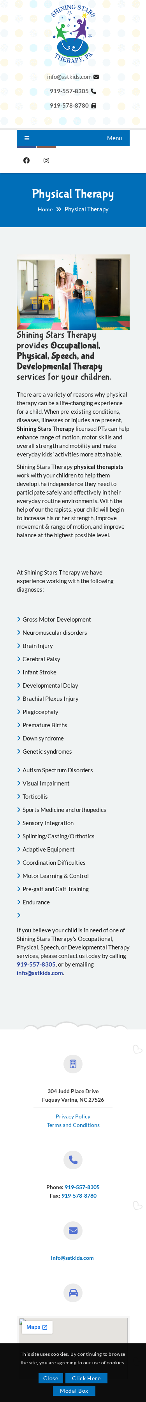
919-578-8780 (79, 1195)
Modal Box (74, 1390)
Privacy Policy (73, 1116)
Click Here (86, 1378)
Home (45, 209)
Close (50, 1378)
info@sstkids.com (69, 76)
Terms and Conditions (73, 1125)
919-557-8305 (82, 1187)
